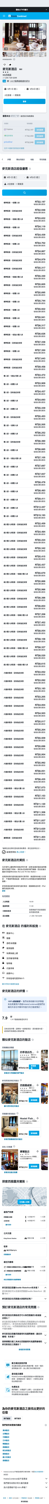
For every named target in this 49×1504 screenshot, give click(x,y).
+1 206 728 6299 (10, 77)
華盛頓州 (24, 1498)
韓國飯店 (6, 1443)
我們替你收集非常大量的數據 (16, 1483)
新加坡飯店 (7, 1450)
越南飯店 (6, 1453)
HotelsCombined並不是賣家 (15, 1478)
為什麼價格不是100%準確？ (15, 1487)
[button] (46, 9)
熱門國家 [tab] (7, 1418)
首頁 (4, 1498)
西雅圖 (37, 1498)
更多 (3, 891)
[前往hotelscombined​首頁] (17, 16)
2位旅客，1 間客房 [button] (13, 95)
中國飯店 (6, 1437)
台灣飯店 (6, 1433)
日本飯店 (6, 1440)
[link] (14, 1072)
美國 (10, 1498)
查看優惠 (33, 1066)
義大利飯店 (7, 1457)
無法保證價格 (38, 1472)
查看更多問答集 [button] (24, 1349)
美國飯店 (6, 1447)
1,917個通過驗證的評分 (20, 81)
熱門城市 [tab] (17, 1418)
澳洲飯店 (6, 1430)
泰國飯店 (6, 1460)
